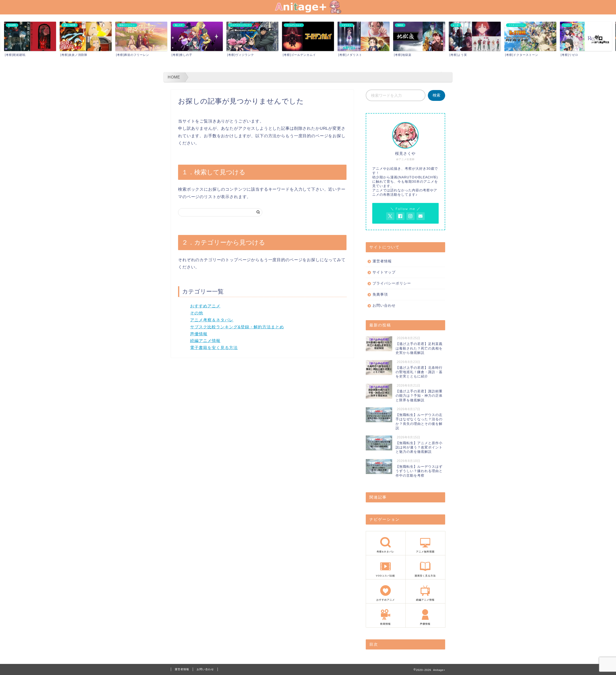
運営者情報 (382, 261)
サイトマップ (384, 272)
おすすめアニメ (205, 306)
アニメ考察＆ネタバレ (211, 320)
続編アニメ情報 (205, 340)
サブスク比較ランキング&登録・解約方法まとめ (237, 327)
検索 (436, 95)
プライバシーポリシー (391, 283)
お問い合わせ (384, 305)
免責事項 (380, 294)
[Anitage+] (308, 12)
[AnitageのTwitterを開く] (390, 216)
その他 (196, 313)
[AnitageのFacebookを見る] (400, 216)
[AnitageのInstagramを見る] (410, 216)
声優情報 (198, 334)
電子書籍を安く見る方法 (214, 347)
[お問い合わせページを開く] (421, 216)
